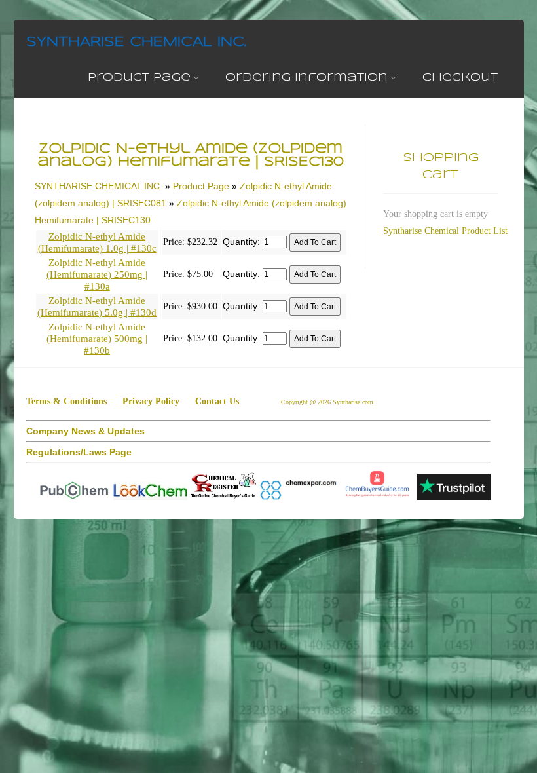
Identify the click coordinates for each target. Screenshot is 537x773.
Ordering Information (306, 78)
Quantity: (241, 241)
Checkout (460, 78)
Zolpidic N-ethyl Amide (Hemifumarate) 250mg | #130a (96, 274)
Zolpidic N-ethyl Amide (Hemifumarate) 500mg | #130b (96, 339)
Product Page (139, 78)
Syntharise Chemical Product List (445, 231)
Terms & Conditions (66, 401)
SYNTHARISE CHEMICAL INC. (136, 42)
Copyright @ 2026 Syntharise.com (328, 401)
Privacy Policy (150, 401)
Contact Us (217, 401)
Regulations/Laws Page (79, 452)
